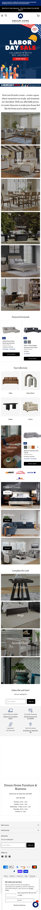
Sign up (31, 701)
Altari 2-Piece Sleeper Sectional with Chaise (30, 346)
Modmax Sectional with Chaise (31, 452)
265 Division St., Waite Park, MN (30, 731)
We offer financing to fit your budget (30, 717)
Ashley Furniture (7, 345)
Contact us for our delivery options (10, 717)
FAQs (26, 876)
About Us (12, 876)
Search (6, 876)
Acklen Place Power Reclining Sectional (9, 342)
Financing (32, 876)
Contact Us (20, 876)
